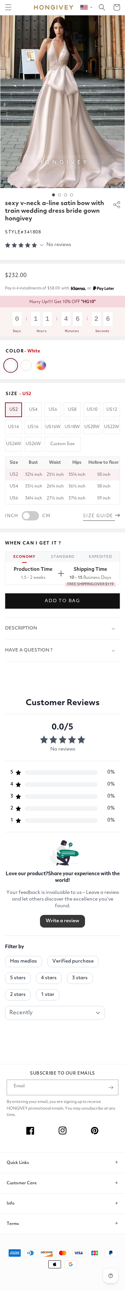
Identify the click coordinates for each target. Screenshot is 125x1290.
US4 (33, 409)
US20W (91, 427)
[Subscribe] (110, 1087)
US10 (92, 409)
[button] (8, 7)
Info (11, 1203)
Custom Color (41, 365)
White (10, 365)
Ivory (26, 365)
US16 (33, 427)
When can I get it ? (33, 543)
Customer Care (22, 1183)
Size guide (99, 516)
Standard (62, 557)
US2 (13, 409)
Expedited (100, 557)
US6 (53, 409)
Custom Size (62, 444)
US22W (111, 427)
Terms (13, 1224)
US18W (72, 427)
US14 (13, 427)
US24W (13, 444)
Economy (24, 557)
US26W (33, 444)
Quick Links (18, 1163)
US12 (111, 409)
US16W (52, 427)
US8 (72, 409)
